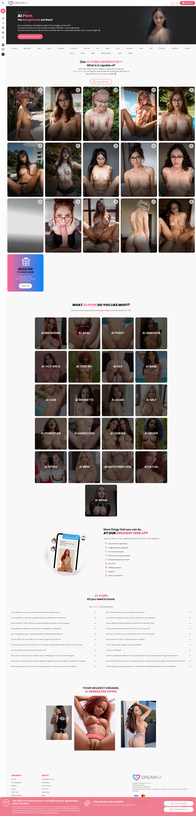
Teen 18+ (87, 48)
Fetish (83, 53)
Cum (118, 48)
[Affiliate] (3, 37)
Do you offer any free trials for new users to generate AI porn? (36, 639)
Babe (107, 48)
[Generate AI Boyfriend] (3, 49)
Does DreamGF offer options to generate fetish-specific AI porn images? (40, 623)
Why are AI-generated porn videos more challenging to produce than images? (42, 655)
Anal (38, 48)
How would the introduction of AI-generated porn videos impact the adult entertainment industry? (145, 661)
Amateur (61, 48)
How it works (46, 786)
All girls (13, 786)
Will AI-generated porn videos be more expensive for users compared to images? (44, 666)
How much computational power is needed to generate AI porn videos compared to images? (48, 661)
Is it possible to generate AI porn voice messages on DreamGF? (36, 628)
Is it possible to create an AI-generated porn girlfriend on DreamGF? (38, 618)
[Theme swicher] (177, 3)
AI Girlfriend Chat (48, 779)
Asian (141, 48)
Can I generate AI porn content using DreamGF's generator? (35, 612)
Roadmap (45, 792)
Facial (120, 53)
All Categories (16, 783)
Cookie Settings (180, 803)
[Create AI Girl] (3, 11)
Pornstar (162, 48)
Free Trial (25, 286)
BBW (93, 53)
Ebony (72, 53)
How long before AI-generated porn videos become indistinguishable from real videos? (141, 666)
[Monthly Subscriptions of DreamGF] (3, 32)
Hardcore (175, 48)
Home (20, 12)
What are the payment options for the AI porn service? (128, 628)
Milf (151, 48)
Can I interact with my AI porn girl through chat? (125, 612)
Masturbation (106, 53)
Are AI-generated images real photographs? (124, 645)
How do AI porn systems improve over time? (29, 650)
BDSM (130, 53)
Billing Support (16, 795)
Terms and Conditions (50, 812)
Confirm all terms (180, 809)
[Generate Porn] (3, 54)
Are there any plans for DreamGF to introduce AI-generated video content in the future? (46, 645)
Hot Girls (74, 48)
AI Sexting (45, 783)
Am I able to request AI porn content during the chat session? (130, 618)
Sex (98, 48)
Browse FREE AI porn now (30, 36)
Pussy (49, 48)
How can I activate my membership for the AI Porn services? (130, 634)
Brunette (129, 48)
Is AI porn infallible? (113, 650)
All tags (14, 48)
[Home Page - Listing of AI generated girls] (3, 18)
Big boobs (27, 48)
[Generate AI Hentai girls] (3, 44)
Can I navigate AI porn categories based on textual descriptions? (37, 634)
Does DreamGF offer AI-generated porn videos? (125, 639)
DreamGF (147, 783)
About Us (45, 789)
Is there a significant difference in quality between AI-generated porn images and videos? (142, 655)
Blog (43, 795)
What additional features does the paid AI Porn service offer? (130, 623)
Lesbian (187, 48)
